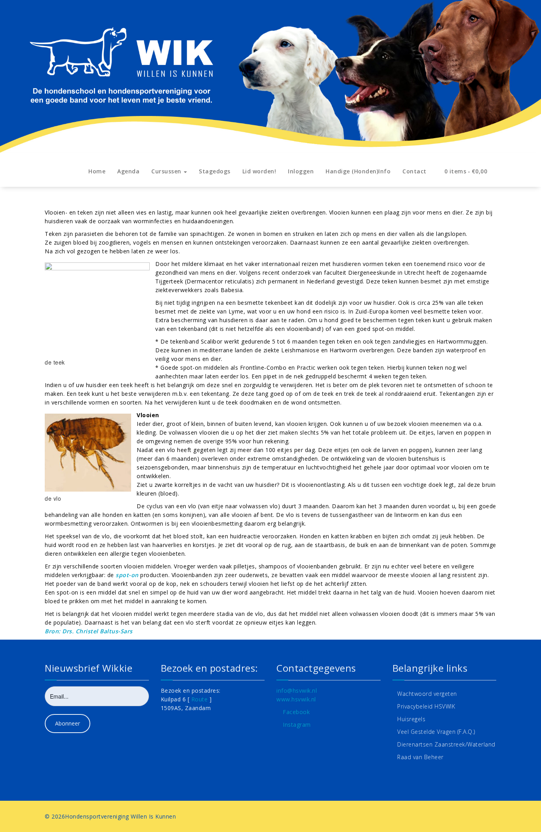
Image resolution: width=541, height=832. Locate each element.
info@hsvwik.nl (296, 690)
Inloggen (301, 171)
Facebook (296, 712)
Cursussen (167, 171)
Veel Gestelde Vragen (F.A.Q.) (436, 731)
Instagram (297, 724)
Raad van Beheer (420, 757)
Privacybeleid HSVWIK (426, 706)
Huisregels (411, 719)
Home (96, 171)
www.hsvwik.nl (296, 699)
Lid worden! (259, 171)
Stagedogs (214, 171)
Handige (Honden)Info (358, 171)
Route (199, 699)
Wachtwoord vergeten (427, 693)
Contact (414, 171)
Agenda (128, 171)
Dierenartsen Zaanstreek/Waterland (446, 744)
